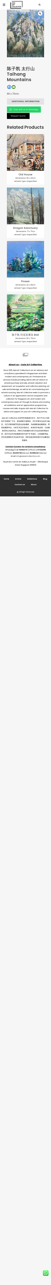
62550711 (23, 450)
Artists (18, 479)
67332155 (41, 450)
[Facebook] (9, 87)
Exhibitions (32, 479)
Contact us (20, 484)
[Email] (14, 87)
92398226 (34, 453)
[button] (4, 4)
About (34, 484)
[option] (25, 33)
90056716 (17, 453)
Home (6, 479)
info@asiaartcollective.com (28, 456)
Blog (45, 479)
